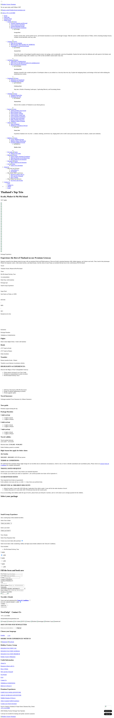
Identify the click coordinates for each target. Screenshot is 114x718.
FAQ (2, 677)
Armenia (9, 41)
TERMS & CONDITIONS (8, 683)
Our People (4, 674)
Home (5, 15)
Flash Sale (6, 17)
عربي (8, 635)
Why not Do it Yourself (7, 671)
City (2, 582)
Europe (9, 109)
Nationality (4, 587)
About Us (6, 167)
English (3, 635)
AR (8, 186)
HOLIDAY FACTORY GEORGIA (10, 651)
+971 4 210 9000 (5, 708)
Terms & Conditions (23, 600)
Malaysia (9, 155)
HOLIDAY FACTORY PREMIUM (10, 654)
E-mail (3, 577)
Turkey (9, 122)
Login (9, 188)
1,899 (4, 555)
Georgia (9, 21)
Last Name (4, 575)
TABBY (3, 603)
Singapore (10, 161)
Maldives (10, 138)
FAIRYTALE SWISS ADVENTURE (11, 692)
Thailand (9, 93)
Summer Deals (8, 18)
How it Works (4, 669)
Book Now (3, 607)
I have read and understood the (15, 600)
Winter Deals (7, 20)
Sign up (19, 628)
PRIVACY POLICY (6, 686)
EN (10, 186)
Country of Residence (6, 579)
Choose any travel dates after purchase (11, 541)
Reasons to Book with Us (7, 666)
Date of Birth (4, 590)
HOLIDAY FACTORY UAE (8, 648)
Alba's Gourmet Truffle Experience (10, 701)
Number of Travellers (6, 592)
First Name (4, 574)
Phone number (5, 585)
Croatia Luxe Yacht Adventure (9, 703)
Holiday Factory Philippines (8, 656)
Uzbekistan (10, 78)
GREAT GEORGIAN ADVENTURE (11, 695)
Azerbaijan (10, 60)
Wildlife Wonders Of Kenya (8, 698)
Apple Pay (4, 605)
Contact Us (7, 182)
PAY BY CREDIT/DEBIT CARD (10, 602)
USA (8, 164)
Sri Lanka (10, 152)
